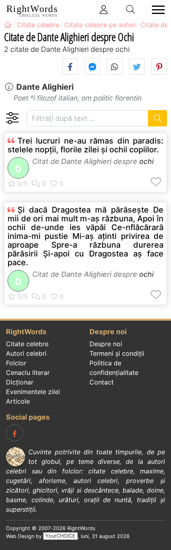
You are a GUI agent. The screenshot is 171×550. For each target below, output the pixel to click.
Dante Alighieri (45, 87)
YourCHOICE (60, 536)
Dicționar (19, 382)
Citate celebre (27, 344)
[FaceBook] (14, 432)
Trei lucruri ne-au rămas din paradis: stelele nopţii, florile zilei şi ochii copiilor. (85, 145)
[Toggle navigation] (156, 10)
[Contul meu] (103, 10)
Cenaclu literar (28, 373)
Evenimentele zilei (33, 392)
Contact (101, 382)
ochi (146, 161)
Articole (18, 401)
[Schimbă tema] (12, 118)
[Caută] (157, 118)
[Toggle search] (130, 10)
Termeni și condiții (116, 353)
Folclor (16, 363)
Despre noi (105, 344)
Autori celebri (26, 353)
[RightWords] (8, 25)
